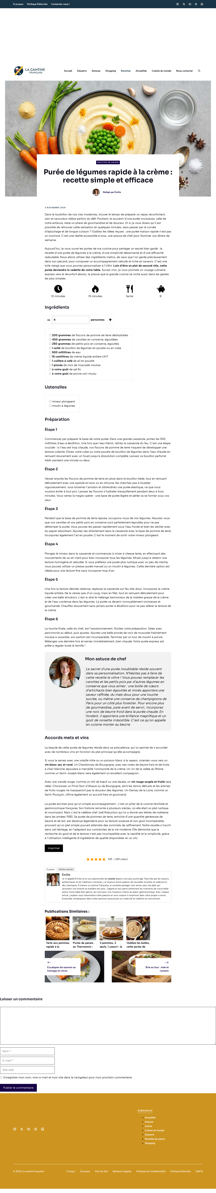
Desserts (82, 70)
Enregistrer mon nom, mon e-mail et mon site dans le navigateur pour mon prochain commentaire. (67, 1077)
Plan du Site (101, 1171)
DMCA (199, 1171)
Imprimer (54, 848)
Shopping (110, 70)
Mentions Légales (122, 1171)
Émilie (117, 192)
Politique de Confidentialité (150, 1171)
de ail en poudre (73, 361)
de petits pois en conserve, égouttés (85, 343)
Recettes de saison (108, 162)
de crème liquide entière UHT (80, 356)
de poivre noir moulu (74, 373)
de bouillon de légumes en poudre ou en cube (86, 348)
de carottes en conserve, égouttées (85, 339)
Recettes (126, 70)
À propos (18, 4)
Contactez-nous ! (60, 4)
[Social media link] (177, 4)
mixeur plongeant (63, 401)
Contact (71, 1171)
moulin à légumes (63, 405)
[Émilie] (53, 885)
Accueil (68, 70)
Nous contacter (184, 70)
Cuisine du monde (161, 70)
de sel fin (66, 369)
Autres (148, 1126)
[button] (199, 71)
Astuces (96, 70)
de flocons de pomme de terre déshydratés (90, 335)
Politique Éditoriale (37, 4)
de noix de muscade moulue (76, 365)
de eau (66, 352)
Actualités (141, 70)
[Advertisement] (108, 34)
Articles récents (66, 869)
